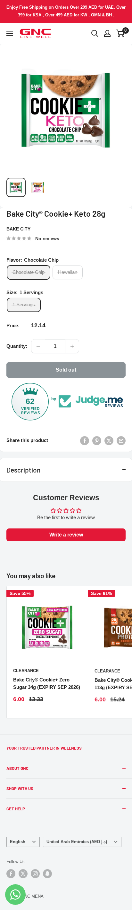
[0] (120, 33)
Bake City (18, 228)
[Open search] (94, 33)
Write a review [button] (66, 534)
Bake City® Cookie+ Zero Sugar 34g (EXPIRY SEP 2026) (46, 683)
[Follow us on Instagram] (35, 873)
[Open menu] (9, 33)
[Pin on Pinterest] (96, 440)
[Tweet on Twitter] (108, 440)
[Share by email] (121, 440)
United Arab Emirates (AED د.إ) (76, 841)
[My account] (107, 33)
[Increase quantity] (72, 346)
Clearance (26, 670)
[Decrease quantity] (38, 346)
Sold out (66, 370)
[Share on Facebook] (84, 440)
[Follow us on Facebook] (10, 873)
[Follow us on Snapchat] (47, 873)
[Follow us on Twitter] (23, 873)
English (17, 841)
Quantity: (16, 346)
